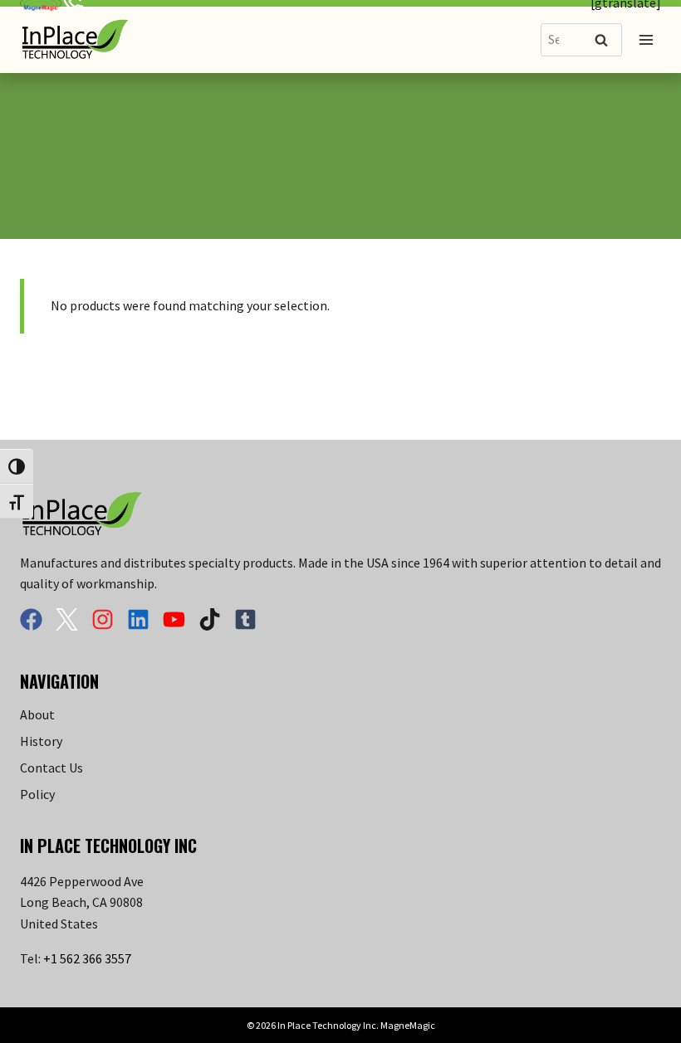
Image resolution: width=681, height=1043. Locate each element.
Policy (37, 794)
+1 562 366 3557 (87, 958)
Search (606, 41)
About (37, 714)
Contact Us (51, 767)
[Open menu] (645, 39)
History (41, 741)
